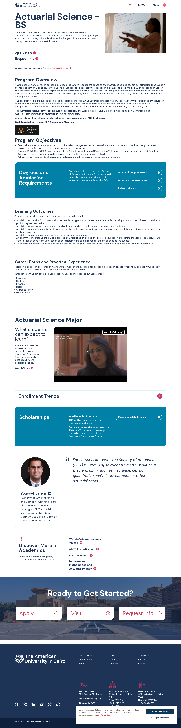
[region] (126, 715)
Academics (22, 68)
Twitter (49, 704)
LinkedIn (33, 704)
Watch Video (22, 368)
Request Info (24, 58)
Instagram (25, 704)
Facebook (17, 704)
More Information (102, 715)
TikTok (57, 704)
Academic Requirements (132, 172)
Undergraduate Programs (40, 68)
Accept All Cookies (160, 711)
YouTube (41, 704)
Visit (76, 613)
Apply (26, 613)
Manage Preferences (160, 718)
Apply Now (23, 52)
